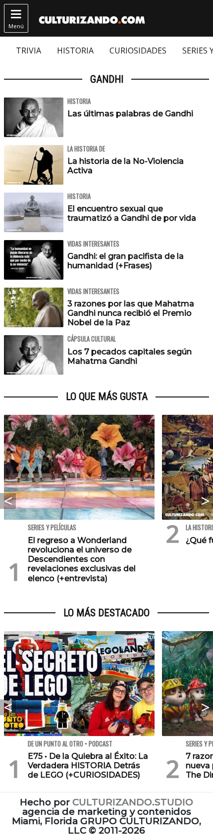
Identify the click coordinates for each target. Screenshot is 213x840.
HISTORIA (75, 50)
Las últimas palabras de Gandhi (130, 113)
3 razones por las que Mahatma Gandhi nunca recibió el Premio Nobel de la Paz (130, 313)
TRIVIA (28, 50)
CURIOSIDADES (137, 50)
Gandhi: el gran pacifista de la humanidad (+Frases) (125, 260)
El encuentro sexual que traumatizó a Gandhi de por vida (131, 213)
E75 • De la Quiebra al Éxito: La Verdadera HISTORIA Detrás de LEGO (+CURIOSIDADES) (88, 765)
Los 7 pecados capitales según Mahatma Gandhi (129, 356)
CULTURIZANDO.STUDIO (132, 802)
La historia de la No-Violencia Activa (125, 165)
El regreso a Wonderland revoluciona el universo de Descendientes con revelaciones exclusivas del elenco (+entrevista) (82, 559)
